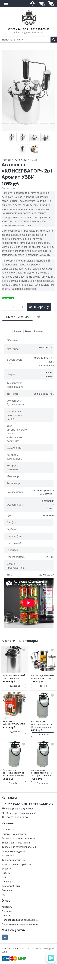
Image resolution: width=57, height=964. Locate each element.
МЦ (4, 894)
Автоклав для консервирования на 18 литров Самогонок (42, 772)
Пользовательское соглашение (20, 919)
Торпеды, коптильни (13, 859)
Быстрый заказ (17, 317)
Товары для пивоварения (16, 842)
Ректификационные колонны (18, 838)
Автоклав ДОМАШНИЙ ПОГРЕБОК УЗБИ (14, 677)
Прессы (6, 872)
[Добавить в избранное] (39, 317)
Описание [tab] (18, 331)
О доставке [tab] (38, 331)
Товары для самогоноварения (19, 846)
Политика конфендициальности (20, 924)
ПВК (4, 877)
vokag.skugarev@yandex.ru (28, 32)
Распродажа (9, 829)
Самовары (7, 890)
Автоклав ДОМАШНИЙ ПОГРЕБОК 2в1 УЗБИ (42, 677)
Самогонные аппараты (14, 833)
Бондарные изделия (13, 851)
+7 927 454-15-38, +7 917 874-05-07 (28, 29)
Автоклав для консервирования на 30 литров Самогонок (42, 724)
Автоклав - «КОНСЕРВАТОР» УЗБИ (14, 722)
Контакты (7, 906)
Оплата (6, 915)
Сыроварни (8, 881)
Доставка (7, 911)
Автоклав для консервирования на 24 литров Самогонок (13, 772)
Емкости (6, 868)
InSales (5, 952)
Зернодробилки (11, 885)
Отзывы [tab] (28, 331)
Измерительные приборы (16, 864)
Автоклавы (8, 855)
